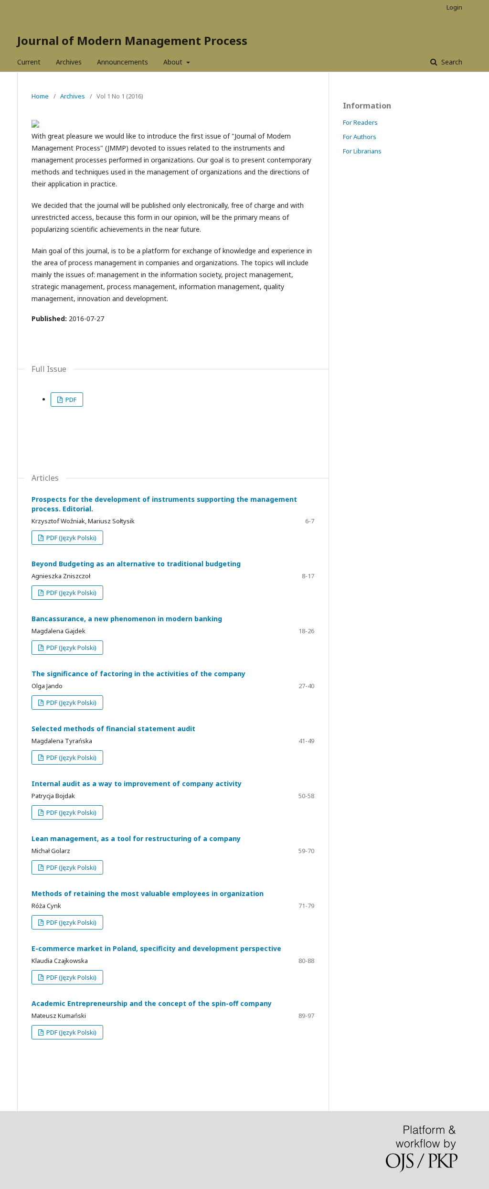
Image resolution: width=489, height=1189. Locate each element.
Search (450, 61)
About (173, 61)
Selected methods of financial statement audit (113, 728)
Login (454, 7)
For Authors (359, 136)
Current (29, 61)
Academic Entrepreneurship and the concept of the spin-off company (152, 1003)
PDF (70, 399)
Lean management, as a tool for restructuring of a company (136, 838)
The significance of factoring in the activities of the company (138, 673)
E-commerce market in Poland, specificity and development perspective (156, 948)
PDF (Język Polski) (70, 537)
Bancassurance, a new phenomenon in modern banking (127, 618)
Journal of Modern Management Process (132, 40)
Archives (69, 61)
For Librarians (362, 151)
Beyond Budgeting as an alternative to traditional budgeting (136, 563)
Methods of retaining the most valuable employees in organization (148, 893)
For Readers (360, 122)
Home (40, 96)
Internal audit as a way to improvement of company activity (137, 783)
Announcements (122, 61)
